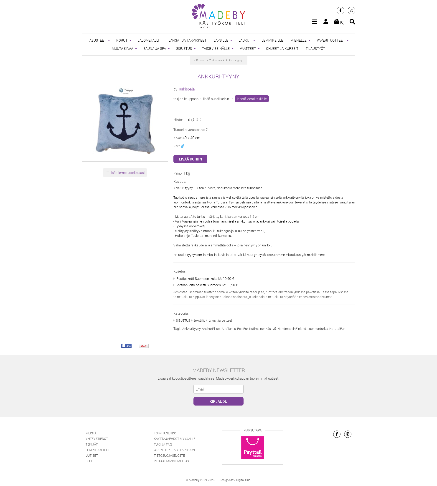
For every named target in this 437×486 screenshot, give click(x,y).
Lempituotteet (98, 450)
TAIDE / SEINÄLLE (216, 48)
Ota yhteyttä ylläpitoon (174, 450)
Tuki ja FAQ (163, 444)
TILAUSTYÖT (315, 48)
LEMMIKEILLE (272, 40)
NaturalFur (337, 328)
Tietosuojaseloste (169, 455)
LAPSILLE (221, 40)
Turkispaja (186, 89)
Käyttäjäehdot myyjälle (174, 438)
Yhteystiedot (97, 438)
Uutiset (92, 455)
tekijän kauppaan (185, 98)
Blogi (90, 461)
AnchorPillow (211, 328)
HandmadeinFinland (291, 328)
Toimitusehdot (166, 433)
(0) (341, 22)
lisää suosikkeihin (216, 98)
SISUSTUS (184, 48)
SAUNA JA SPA (154, 48)
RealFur (242, 328)
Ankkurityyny (191, 328)
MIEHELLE (298, 40)
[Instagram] (351, 10)
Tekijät (92, 444)
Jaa (128, 346)
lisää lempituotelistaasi (127, 172)
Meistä (91, 433)
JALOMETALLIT (149, 40)
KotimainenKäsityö (262, 328)
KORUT (121, 40)
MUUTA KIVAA (122, 48)
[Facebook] (340, 10)
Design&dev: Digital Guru (235, 480)
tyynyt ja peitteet (220, 320)
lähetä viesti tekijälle (252, 98)
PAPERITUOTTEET (331, 40)
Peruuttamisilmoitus (171, 461)
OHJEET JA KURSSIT (282, 48)
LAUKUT (245, 40)
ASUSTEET (97, 40)
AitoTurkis (229, 328)
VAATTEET (248, 48)
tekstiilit (199, 320)
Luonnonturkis (317, 328)
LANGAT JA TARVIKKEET (187, 40)
